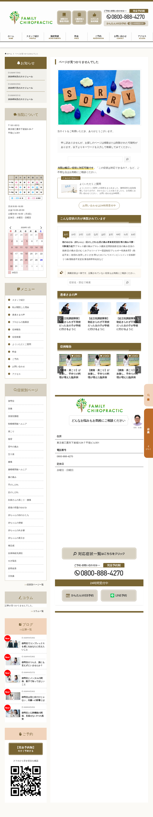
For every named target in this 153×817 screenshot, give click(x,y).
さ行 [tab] (81, 234)
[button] (60, 319)
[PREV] (11, 227)
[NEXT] (40, 227)
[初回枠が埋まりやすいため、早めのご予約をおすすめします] (76, 45)
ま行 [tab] (111, 234)
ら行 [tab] (126, 234)
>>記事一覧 (26, 629)
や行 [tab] (118, 234)
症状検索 (148, 395)
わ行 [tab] (133, 234)
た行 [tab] (88, 234)
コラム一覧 (38, 610)
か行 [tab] (73, 234)
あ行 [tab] (66, 234)
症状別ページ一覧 (35, 584)
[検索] (127, 159)
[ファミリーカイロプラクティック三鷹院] (31, 18)
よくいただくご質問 (90, 183)
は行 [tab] (103, 234)
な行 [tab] (96, 234)
